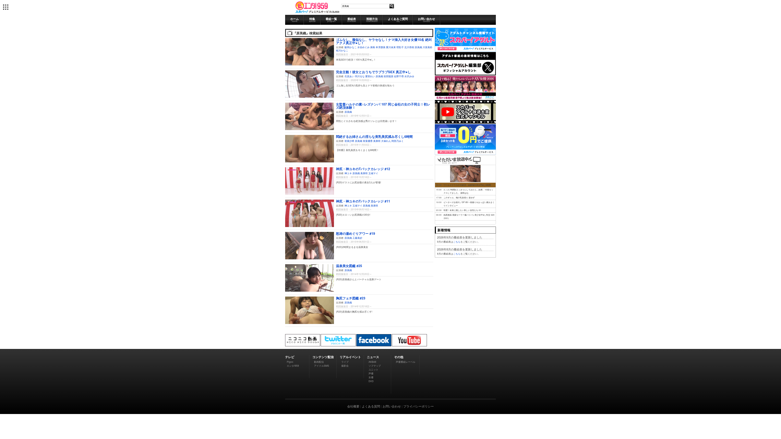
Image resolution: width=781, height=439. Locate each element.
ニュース (373, 357)
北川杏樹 (409, 47)
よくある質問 (371, 406)
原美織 (418, 47)
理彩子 (400, 47)
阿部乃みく (398, 140)
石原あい (349, 76)
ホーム (294, 20)
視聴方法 (372, 20)
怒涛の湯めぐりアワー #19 (355, 233)
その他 (398, 357)
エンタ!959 (293, 365)
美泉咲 (377, 140)
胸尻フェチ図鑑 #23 (350, 298)
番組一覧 (331, 20)
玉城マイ (373, 173)
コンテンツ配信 (323, 357)
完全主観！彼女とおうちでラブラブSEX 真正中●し (373, 72)
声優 (371, 373)
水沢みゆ (409, 76)
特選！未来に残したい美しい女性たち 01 (462, 210)
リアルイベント (350, 357)
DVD (371, 381)
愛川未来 (391, 47)
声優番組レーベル (405, 361)
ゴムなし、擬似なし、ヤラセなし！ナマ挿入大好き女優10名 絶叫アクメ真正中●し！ (384, 41)
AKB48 (372, 361)
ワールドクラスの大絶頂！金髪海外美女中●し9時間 (467, 185)
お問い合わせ (426, 20)
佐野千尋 (399, 76)
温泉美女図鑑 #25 (349, 265)
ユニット (373, 369)
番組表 (351, 20)
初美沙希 (349, 140)
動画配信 (319, 361)
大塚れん (386, 140)
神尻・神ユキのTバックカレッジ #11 (363, 201)
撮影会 (345, 365)
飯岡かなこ (351, 47)
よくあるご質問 (398, 20)
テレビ (289, 357)
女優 (371, 377)
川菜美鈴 (427, 47)
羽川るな (360, 76)
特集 (312, 20)
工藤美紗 (357, 237)
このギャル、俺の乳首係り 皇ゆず (459, 197)
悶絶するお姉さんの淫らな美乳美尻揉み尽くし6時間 (374, 136)
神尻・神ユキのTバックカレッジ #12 (363, 168)
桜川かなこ (342, 50)
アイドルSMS (321, 365)
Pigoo (290, 361)
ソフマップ (375, 365)
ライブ (345, 361)
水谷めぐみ (363, 47)
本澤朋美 (380, 47)
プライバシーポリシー (418, 406)
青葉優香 (368, 140)
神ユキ (348, 173)
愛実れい (370, 76)
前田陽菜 (388, 76)
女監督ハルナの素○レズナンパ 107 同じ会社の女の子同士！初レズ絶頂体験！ (383, 106)
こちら (456, 241)
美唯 (372, 47)
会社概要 (353, 406)
